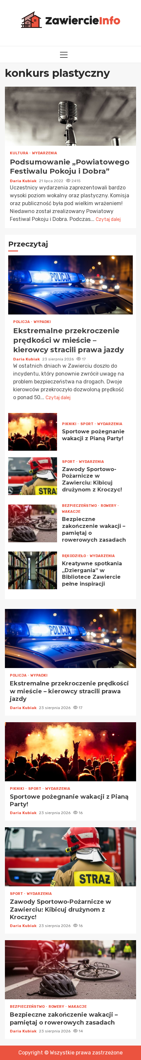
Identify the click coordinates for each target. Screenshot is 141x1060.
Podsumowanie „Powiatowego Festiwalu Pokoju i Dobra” (70, 116)
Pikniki (69, 424)
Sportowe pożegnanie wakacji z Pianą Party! (32, 432)
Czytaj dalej (108, 219)
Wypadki (42, 322)
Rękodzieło (74, 556)
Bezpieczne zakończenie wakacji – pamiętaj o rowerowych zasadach (32, 523)
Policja (21, 322)
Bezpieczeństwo (79, 506)
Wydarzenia (44, 153)
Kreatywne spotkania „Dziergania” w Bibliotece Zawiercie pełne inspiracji (32, 570)
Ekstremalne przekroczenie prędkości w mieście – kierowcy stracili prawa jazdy (70, 284)
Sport (87, 424)
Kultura (19, 153)
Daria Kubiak (23, 181)
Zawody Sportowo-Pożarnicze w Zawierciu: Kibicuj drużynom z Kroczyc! (32, 476)
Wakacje (71, 511)
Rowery (109, 506)
